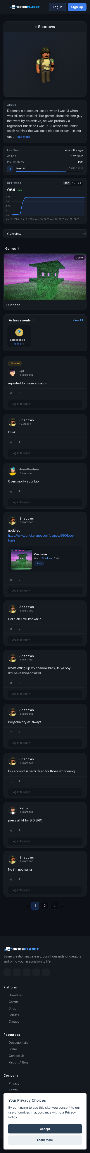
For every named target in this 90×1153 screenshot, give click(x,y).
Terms (13, 1090)
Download (16, 995)
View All (78, 320)
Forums (14, 1015)
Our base (40, 554)
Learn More (45, 1140)
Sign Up (77, 7)
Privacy (14, 1083)
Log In (57, 7)
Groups (14, 1021)
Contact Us (16, 1056)
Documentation (19, 1042)
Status (13, 1049)
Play (39, 563)
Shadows (47, 558)
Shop (12, 1008)
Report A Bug (18, 1062)
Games (14, 1002)
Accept (45, 1129)
